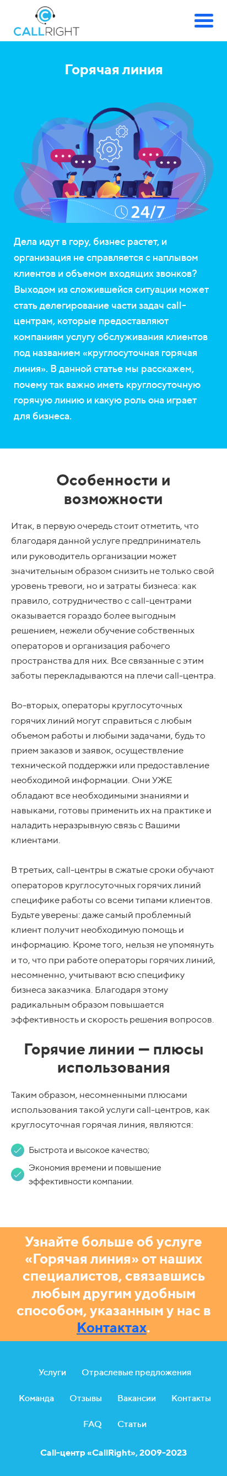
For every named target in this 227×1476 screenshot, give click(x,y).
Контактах (112, 1327)
